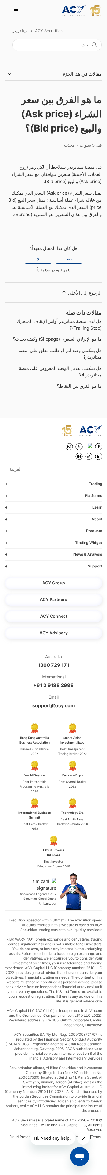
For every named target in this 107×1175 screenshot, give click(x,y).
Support (95, 566)
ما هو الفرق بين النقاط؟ (79, 386)
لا (38, 259)
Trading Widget (88, 542)
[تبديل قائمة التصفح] (15, 10)
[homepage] (82, 10)
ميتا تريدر (20, 30)
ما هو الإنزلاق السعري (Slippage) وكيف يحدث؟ (57, 339)
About (97, 519)
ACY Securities (49, 30)
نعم (69, 259)
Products (94, 530)
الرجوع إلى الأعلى (84, 293)
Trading (95, 483)
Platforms (93, 495)
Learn (97, 507)
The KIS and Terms (64, 991)
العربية (15, 469)
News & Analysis (87, 554)
